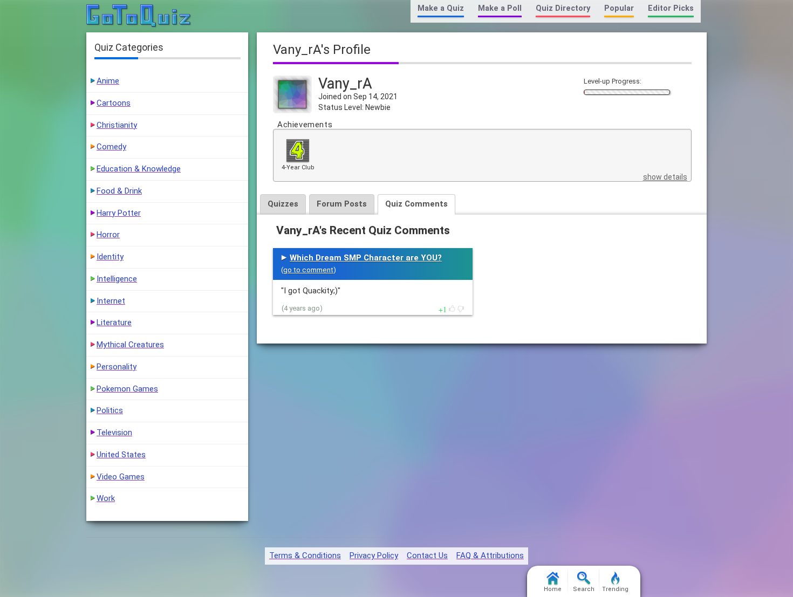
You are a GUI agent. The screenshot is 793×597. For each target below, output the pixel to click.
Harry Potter (119, 213)
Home (553, 589)
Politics (110, 410)
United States (121, 454)
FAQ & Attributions (490, 555)
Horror (108, 234)
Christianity (117, 125)
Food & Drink (119, 191)
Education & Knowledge (139, 169)
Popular (619, 8)
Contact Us (427, 555)
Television (114, 432)
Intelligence (117, 279)
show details (665, 177)
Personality (116, 367)
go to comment (308, 270)
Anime (108, 81)
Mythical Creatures (130, 344)
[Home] (139, 16)
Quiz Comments (416, 204)
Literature (114, 322)
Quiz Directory (563, 8)
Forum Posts (342, 204)
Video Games (121, 477)
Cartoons (114, 103)
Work (106, 498)
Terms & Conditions (305, 555)
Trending (615, 589)
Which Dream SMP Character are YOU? (366, 258)
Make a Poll (500, 8)
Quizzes (283, 204)
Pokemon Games (127, 389)
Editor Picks (671, 8)
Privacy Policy (374, 555)
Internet (111, 301)
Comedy (111, 147)
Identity (110, 257)
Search (583, 589)
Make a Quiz (441, 8)
